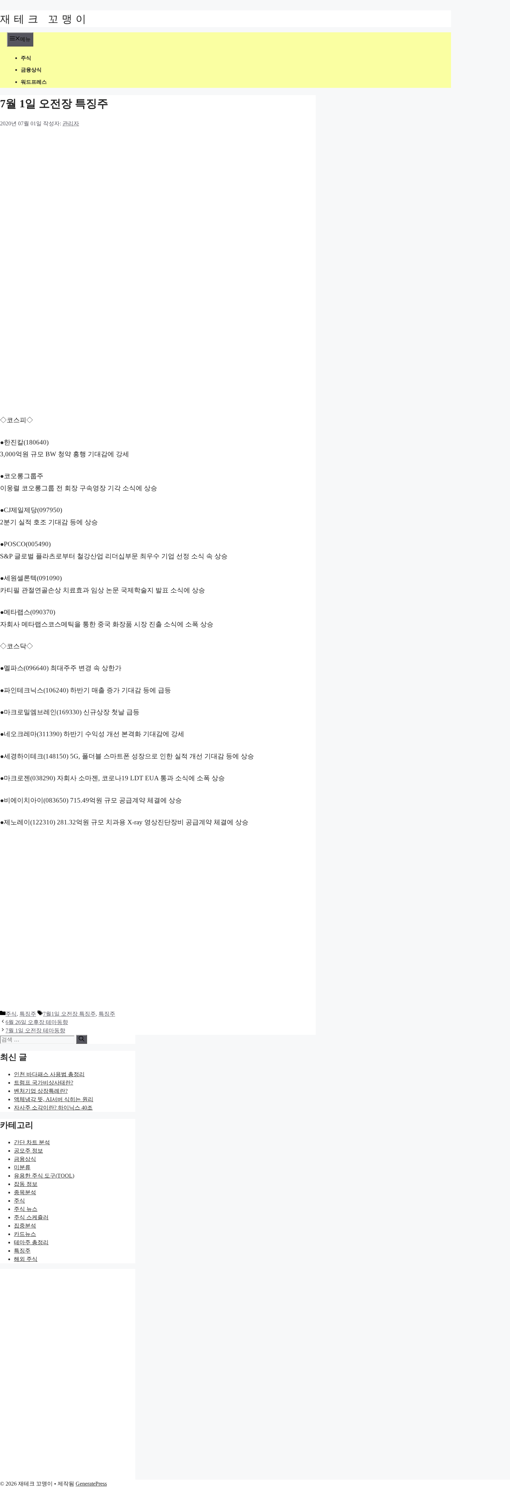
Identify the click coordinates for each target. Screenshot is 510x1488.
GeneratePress (91, 1484)
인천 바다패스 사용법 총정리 (49, 1074)
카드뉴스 (25, 1234)
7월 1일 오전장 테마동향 (35, 1030)
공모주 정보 (28, 1151)
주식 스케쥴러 (31, 1217)
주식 (26, 58)
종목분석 (25, 1192)
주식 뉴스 (25, 1209)
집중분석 (25, 1226)
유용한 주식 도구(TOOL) (44, 1176)
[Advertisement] (140, 179)
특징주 (27, 1014)
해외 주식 (25, 1259)
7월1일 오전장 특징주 (69, 1014)
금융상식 (31, 70)
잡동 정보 (25, 1184)
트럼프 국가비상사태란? (43, 1083)
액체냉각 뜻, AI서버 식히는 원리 (53, 1099)
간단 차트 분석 (32, 1142)
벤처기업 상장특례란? (41, 1091)
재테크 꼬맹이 (45, 19)
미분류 (22, 1167)
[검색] (81, 1039)
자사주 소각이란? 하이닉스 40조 (53, 1108)
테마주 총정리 (31, 1242)
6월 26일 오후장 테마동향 (37, 1022)
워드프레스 (34, 82)
